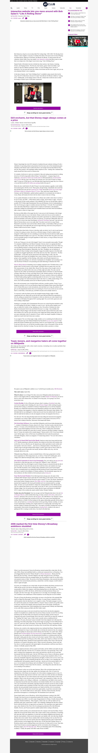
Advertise (38, 741)
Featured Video (72, 34)
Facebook (51, 741)
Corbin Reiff (14, 16)
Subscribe (62, 8)
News (25, 8)
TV (32, 8)
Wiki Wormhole (21, 353)
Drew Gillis (14, 530)
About (26, 741)
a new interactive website (42, 59)
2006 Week (20, 534)
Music (45, 8)
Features (15, 18)
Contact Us (70, 741)
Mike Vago (14, 349)
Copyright (58, 741)
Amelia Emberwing (16, 124)
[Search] (11, 8)
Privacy (64, 741)
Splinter (25, 1)
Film (39, 8)
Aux (70, 8)
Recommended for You (75, 10)
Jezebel (21, 1)
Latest (18, 8)
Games (53, 8)
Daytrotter (30, 1)
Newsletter (78, 8)
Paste (11, 1)
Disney (19, 128)
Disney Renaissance (46, 573)
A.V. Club (16, 1)
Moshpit (35, 1)
